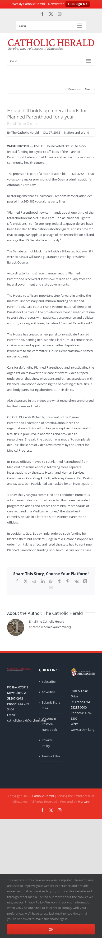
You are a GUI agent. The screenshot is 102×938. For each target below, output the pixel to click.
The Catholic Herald (25, 132)
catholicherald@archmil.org (26, 720)
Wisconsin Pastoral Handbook (49, 724)
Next (88, 89)
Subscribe (49, 681)
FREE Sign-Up (77, 4)
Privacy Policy (47, 743)
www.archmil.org (82, 729)
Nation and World (76, 132)
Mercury (84, 801)
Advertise (48, 692)
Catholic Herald (43, 796)
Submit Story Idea (51, 705)
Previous (74, 89)
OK (51, 929)
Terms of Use (51, 756)
